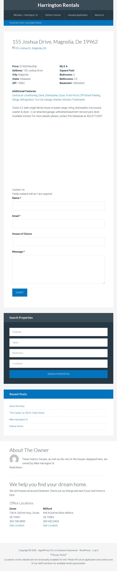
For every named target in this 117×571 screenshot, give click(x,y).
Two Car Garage (43, 99)
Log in (95, 550)
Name (16, 197)
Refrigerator (27, 99)
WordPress (85, 550)
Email (16, 215)
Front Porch (72, 95)
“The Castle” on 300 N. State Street (26, 413)
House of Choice (22, 233)
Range (15, 99)
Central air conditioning (25, 95)
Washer (57, 99)
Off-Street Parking (90, 95)
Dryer (62, 95)
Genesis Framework (68, 550)
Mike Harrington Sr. (18, 419)
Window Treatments (73, 99)
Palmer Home (16, 426)
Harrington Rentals (58, 5)
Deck (41, 95)
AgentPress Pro (46, 550)
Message (18, 251)
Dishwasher (51, 95)
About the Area (16, 406)
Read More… (16, 467)
